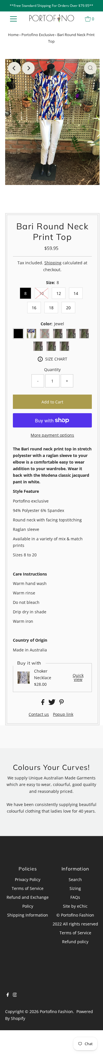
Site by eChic (75, 906)
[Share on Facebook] (43, 703)
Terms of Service (27, 888)
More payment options (52, 435)
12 (58, 293)
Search (75, 879)
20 (68, 307)
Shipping (53, 262)
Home (13, 34)
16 (34, 307)
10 (41, 293)
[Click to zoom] (90, 68)
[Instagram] (14, 995)
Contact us (39, 714)
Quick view (78, 677)
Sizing (75, 888)
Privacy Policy (27, 879)
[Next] (28, 68)
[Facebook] (7, 995)
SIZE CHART (56, 359)
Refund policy (75, 941)
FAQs (75, 897)
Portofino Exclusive (37, 34)
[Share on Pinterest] (61, 703)
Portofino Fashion (56, 1011)
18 (51, 307)
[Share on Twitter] (52, 703)
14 (76, 293)
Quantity (52, 369)
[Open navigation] (13, 18)
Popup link (63, 714)
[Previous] (14, 68)
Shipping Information (27, 915)
